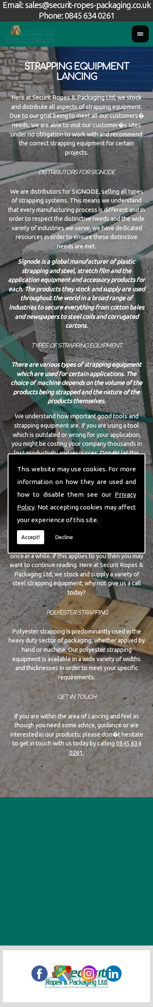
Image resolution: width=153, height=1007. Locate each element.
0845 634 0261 (90, 15)
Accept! (30, 537)
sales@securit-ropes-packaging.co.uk (88, 5)
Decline (64, 537)
